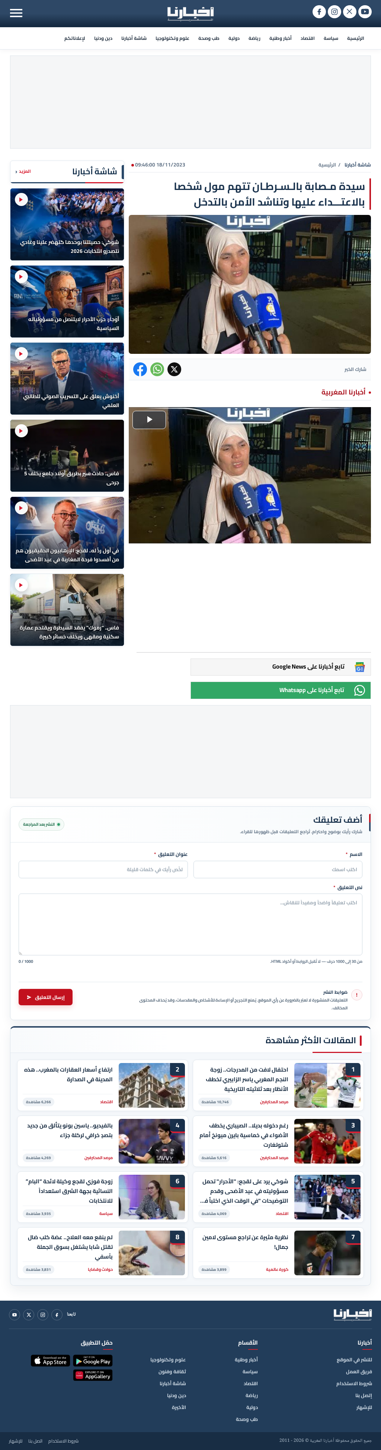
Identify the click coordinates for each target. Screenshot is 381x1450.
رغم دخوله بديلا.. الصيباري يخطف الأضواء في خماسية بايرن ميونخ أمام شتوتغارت (243, 1135)
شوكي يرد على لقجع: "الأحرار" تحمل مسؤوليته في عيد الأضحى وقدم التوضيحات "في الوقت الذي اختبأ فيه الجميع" (243, 1191)
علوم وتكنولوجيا (172, 38)
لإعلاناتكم (74, 38)
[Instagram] (42, 1314)
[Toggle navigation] (16, 13)
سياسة (331, 38)
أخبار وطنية (280, 38)
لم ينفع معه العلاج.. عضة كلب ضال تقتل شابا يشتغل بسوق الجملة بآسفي (70, 1246)
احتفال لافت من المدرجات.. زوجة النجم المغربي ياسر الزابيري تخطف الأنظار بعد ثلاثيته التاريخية (247, 1079)
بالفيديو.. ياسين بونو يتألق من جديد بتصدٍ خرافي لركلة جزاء (70, 1130)
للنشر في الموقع (354, 1359)
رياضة (254, 38)
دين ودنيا (103, 38)
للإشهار (364, 1407)
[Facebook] (57, 1314)
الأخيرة (179, 1407)
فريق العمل (359, 1371)
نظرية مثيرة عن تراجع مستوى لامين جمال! (245, 1242)
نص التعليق (347, 887)
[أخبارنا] (352, 1315)
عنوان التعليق (171, 854)
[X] (28, 1314)
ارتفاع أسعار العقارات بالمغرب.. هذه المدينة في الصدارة (68, 1074)
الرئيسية (355, 38)
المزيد (23, 171)
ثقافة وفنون (172, 1371)
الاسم (354, 854)
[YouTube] (14, 1314)
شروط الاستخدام (354, 1383)
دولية (234, 38)
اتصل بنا (35, 1441)
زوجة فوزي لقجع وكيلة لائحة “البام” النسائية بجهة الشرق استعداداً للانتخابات (69, 1191)
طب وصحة (209, 38)
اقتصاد (308, 38)
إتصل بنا (363, 1395)
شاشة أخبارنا (134, 38)
